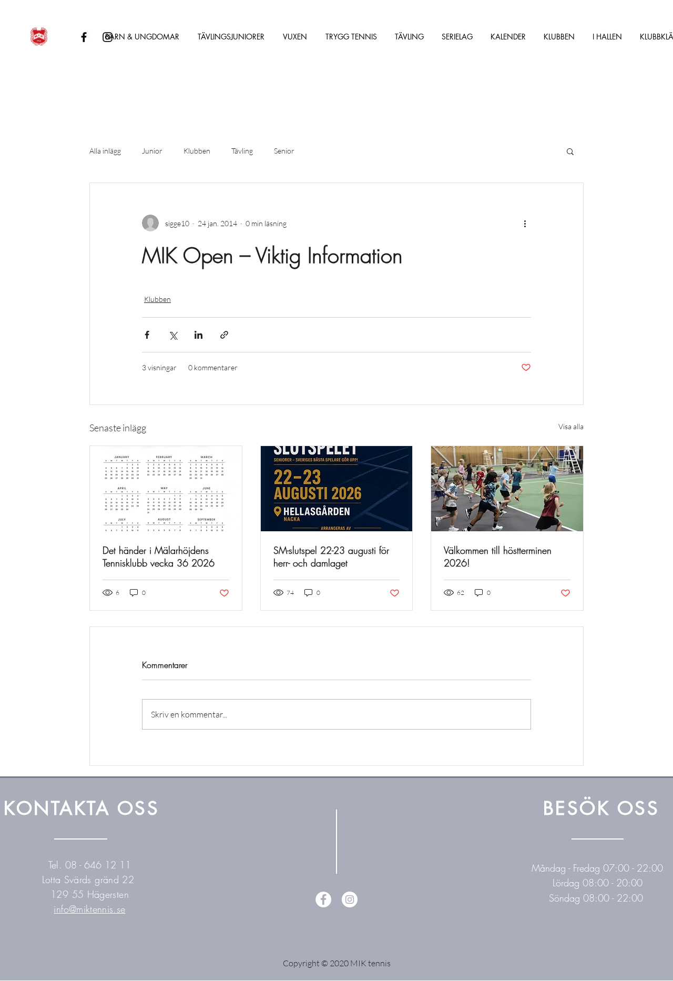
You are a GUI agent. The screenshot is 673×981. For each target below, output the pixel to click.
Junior (152, 150)
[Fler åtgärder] (524, 223)
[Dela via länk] (224, 335)
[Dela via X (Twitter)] (173, 335)
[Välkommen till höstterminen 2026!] (507, 488)
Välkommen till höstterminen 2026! (498, 556)
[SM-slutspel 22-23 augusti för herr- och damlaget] (337, 488)
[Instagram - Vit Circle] (350, 899)
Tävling (242, 150)
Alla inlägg (105, 150)
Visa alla (571, 426)
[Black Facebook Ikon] (83, 37)
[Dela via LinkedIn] (198, 335)
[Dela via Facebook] (147, 335)
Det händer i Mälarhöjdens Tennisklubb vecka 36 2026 (159, 556)
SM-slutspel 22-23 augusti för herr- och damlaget (331, 556)
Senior (284, 150)
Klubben (196, 150)
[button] (570, 151)
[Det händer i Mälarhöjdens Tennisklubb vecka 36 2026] (166, 488)
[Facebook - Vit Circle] (323, 899)
